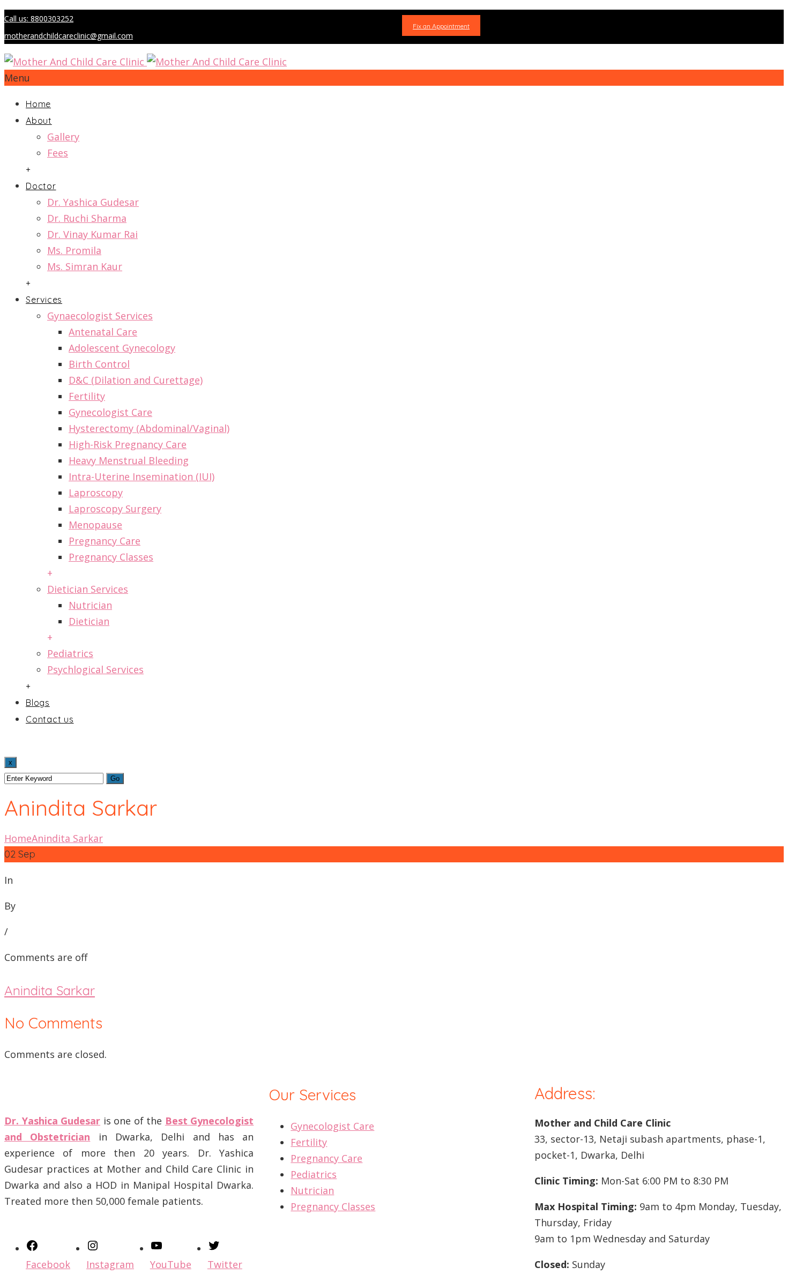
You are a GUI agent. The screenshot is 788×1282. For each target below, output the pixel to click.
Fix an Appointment (441, 26)
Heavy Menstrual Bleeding (129, 460)
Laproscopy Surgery (115, 508)
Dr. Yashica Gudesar (93, 202)
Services (44, 299)
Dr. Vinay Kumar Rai (92, 234)
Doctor (41, 186)
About (39, 120)
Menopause (95, 524)
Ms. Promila (74, 250)
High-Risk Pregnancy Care (128, 444)
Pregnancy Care (104, 540)
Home (38, 104)
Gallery (63, 136)
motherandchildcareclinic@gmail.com (68, 36)
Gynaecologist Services (100, 315)
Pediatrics (70, 653)
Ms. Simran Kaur (84, 266)
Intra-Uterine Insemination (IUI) (141, 476)
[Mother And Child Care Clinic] (145, 61)
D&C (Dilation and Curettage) (136, 380)
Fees (57, 152)
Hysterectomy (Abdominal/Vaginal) (149, 428)
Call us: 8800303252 (38, 18)
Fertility (87, 396)
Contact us (50, 719)
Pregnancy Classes (111, 556)
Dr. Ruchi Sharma (87, 218)
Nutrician (90, 605)
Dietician (89, 621)
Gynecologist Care (110, 412)
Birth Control (99, 363)
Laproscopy (96, 492)
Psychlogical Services (95, 669)
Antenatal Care (103, 331)
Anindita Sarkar (67, 838)
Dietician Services (87, 589)
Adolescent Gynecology (122, 347)
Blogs (38, 702)
